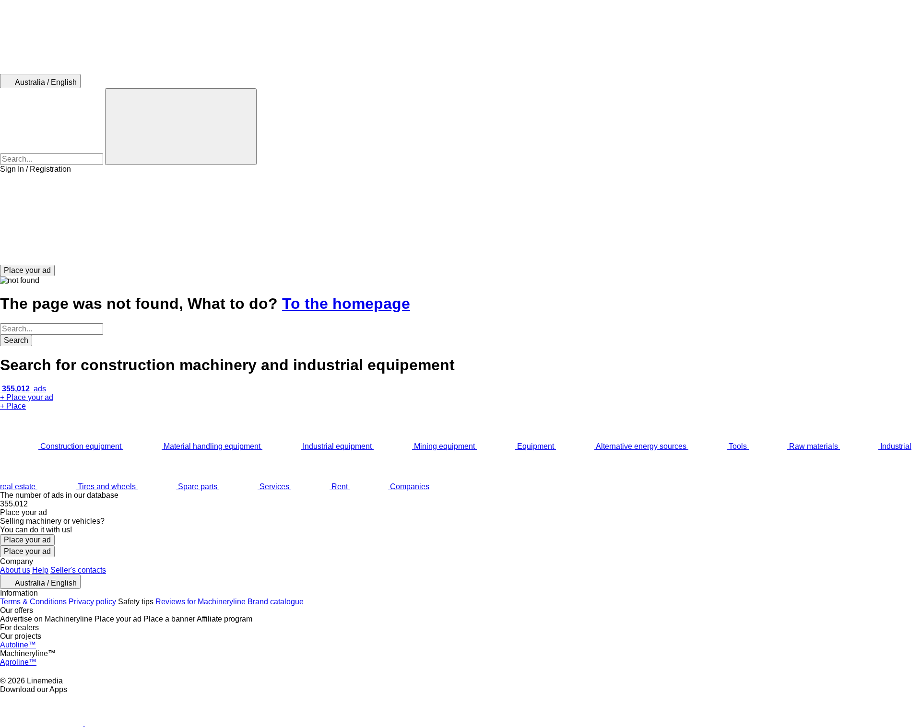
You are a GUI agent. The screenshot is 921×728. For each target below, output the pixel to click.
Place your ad (27, 540)
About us (15, 570)
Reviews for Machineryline (200, 602)
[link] (460, 504)
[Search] (181, 126)
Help (40, 570)
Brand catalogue (276, 602)
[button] (460, 219)
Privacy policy (92, 602)
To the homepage (346, 303)
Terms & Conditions (33, 602)
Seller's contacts (78, 570)
